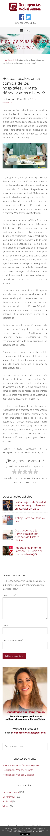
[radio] (14, 472)
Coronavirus (9, 796)
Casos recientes (11, 791)
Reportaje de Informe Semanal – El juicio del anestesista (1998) (28, 551)
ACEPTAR (25, 834)
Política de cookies (35, 832)
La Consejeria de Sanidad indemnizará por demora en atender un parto (30, 505)
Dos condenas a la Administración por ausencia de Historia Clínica (27, 535)
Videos (6, 806)
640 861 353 (30, 22)
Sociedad (12, 60)
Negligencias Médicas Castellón (19, 774)
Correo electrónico (13, 639)
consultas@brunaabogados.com (29, 732)
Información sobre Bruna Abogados (21, 765)
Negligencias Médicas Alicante (18, 769)
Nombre (7, 624)
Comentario (9, 595)
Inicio (5, 60)
